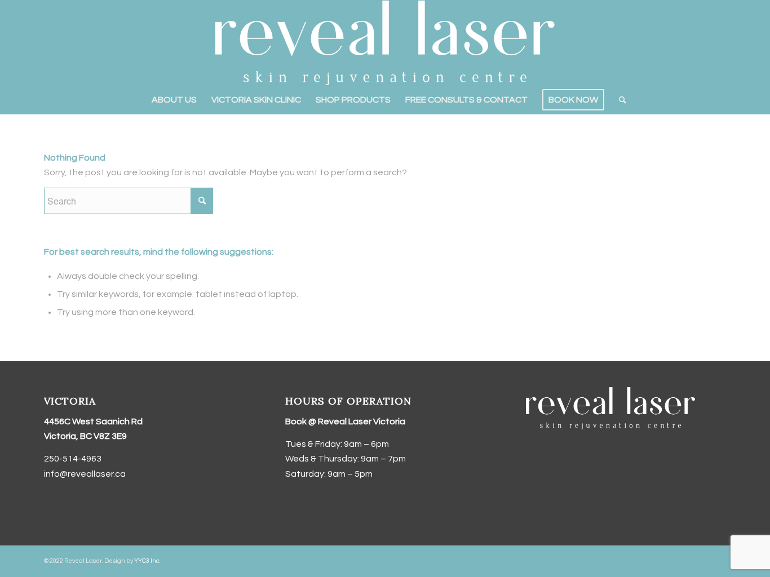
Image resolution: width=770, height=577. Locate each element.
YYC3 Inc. (147, 561)
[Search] (619, 100)
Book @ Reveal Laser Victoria (345, 421)
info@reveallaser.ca (85, 473)
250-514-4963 (72, 458)
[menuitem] (174, 100)
